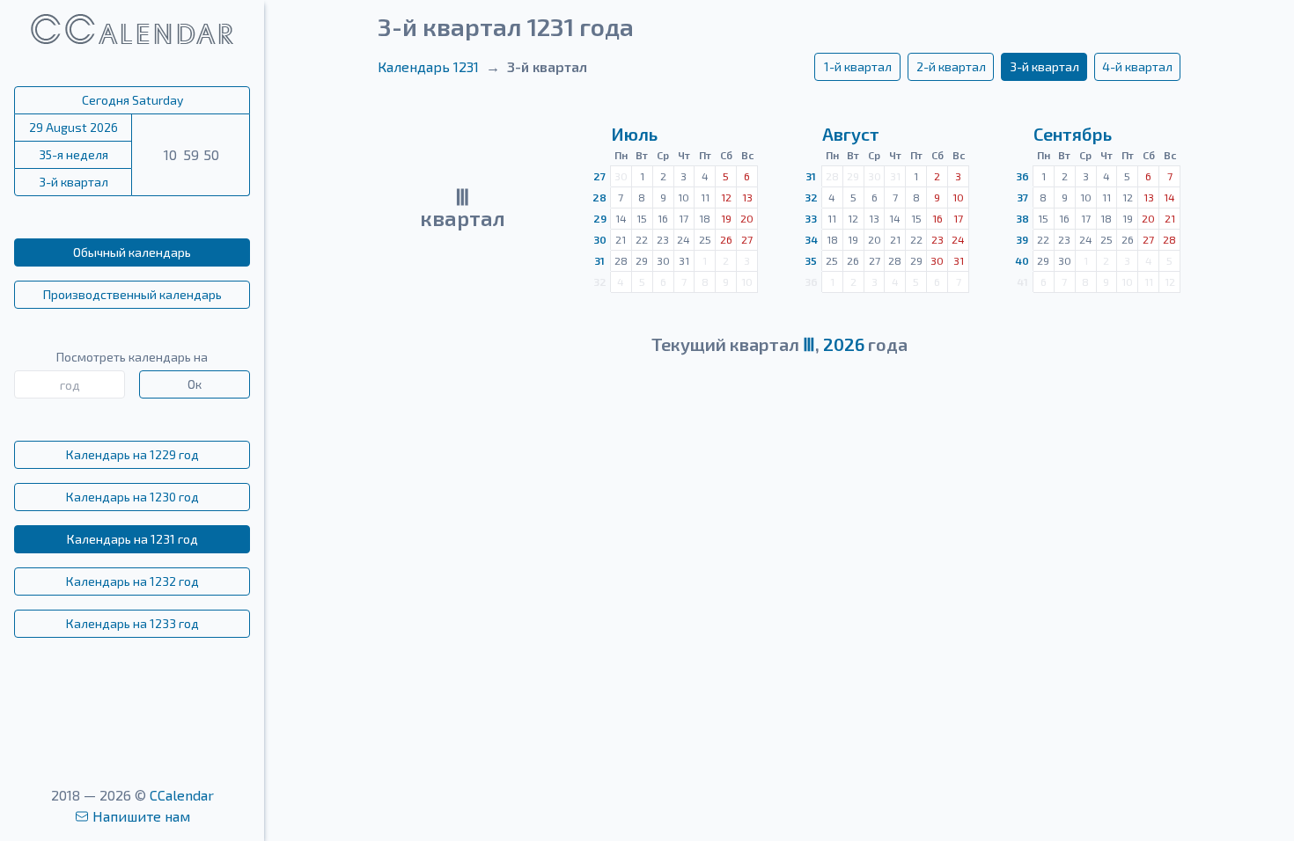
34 (811, 239)
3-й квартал (73, 181)
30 (600, 239)
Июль (634, 133)
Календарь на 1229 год (132, 454)
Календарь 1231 (428, 66)
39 (1022, 239)
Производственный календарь (132, 294)
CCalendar (182, 794)
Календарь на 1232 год (132, 581)
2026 (843, 344)
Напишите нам (141, 816)
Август (850, 133)
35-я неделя (73, 154)
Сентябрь (1072, 133)
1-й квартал (858, 66)
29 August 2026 (73, 127)
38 (1022, 218)
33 (811, 218)
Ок (194, 384)
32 (811, 197)
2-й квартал (951, 66)
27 (599, 176)
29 (600, 218)
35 (811, 260)
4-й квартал (1137, 66)
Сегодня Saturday (132, 99)
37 (1022, 197)
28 (599, 197)
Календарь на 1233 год (132, 623)
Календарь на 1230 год (132, 496)
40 (1022, 260)
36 (1022, 176)
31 (599, 260)
